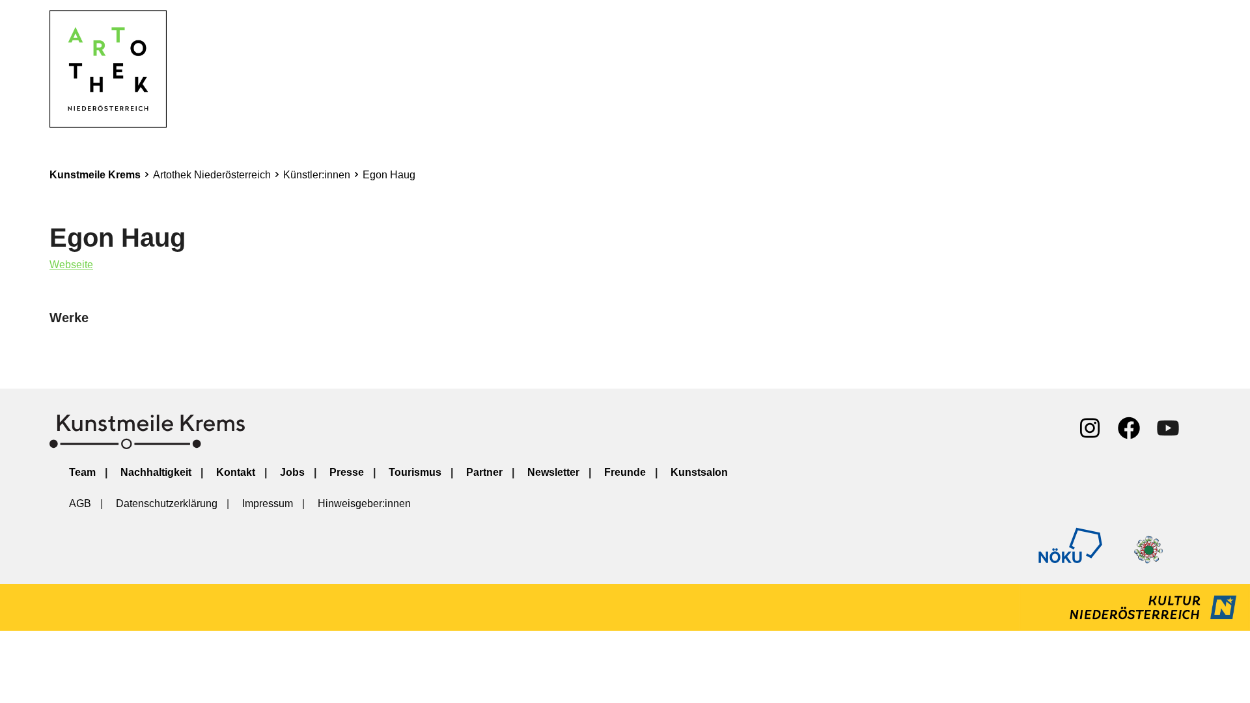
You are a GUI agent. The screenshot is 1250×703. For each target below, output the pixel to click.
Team (82, 472)
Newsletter (553, 472)
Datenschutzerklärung (166, 503)
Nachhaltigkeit (155, 472)
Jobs (292, 472)
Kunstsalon (699, 472)
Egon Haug (389, 174)
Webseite (71, 264)
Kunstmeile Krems (95, 174)
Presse (346, 472)
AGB (80, 503)
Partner (484, 472)
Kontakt (235, 472)
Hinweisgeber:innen (364, 503)
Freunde (625, 472)
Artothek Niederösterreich (212, 174)
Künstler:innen (316, 174)
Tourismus (415, 472)
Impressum (267, 503)
